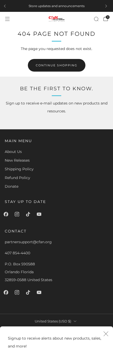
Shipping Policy (19, 169)
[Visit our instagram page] (17, 214)
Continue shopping (57, 65)
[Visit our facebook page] (6, 214)
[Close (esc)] (106, 333)
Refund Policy (17, 177)
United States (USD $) (53, 321)
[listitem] (56, 6)
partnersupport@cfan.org (28, 242)
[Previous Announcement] (6, 6)
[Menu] (7, 19)
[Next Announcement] (107, 6)
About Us (13, 151)
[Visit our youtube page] (39, 214)
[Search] (96, 19)
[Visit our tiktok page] (28, 214)
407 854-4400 (17, 253)
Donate (11, 186)
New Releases (17, 160)
